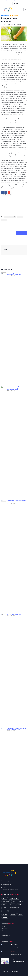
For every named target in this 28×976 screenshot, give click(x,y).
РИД (11, 911)
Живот (4, 904)
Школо (20, 914)
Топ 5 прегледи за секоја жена (14, 614)
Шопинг (5, 917)
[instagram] (17, 3)
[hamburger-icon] (25, 9)
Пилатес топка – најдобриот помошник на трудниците (16, 501)
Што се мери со (16, 954)
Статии (5, 914)
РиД (4, 24)
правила (4, 220)
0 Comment (18, 24)
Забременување (14, 907)
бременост (20, 216)
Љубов (4, 898)
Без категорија (14, 898)
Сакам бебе (19, 911)
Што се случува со (17, 947)
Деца (14, 901)
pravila (13, 216)
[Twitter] (14, 3)
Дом (20, 901)
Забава (20, 904)
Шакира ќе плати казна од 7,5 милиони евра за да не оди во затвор (16, 729)
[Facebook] (11, 3)
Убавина (13, 914)
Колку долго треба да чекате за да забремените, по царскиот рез (15, 273)
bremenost (7, 216)
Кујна (4, 911)
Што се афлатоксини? (18, 961)
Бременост (6, 901)
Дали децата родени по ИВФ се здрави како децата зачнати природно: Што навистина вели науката (16, 388)
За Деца (12, 904)
